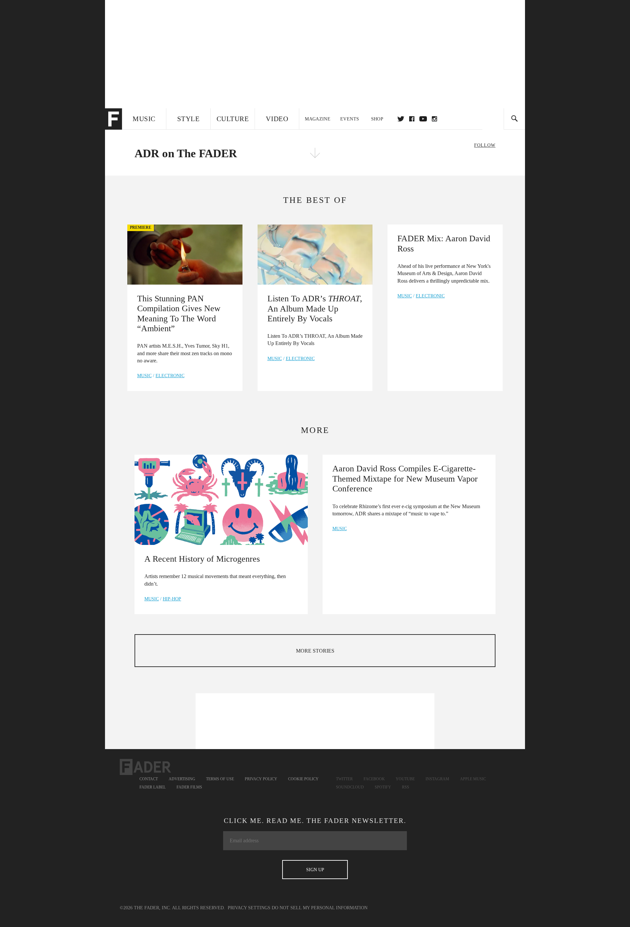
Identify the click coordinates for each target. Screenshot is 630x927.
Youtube (405, 779)
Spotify (383, 787)
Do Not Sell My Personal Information (320, 907)
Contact (148, 779)
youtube (423, 118)
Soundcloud (350, 787)
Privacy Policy (261, 779)
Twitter (400, 118)
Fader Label (152, 787)
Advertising (182, 779)
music (144, 375)
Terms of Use (220, 779)
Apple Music (473, 779)
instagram (434, 118)
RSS (405, 787)
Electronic (170, 375)
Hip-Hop (172, 598)
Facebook (374, 779)
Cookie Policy (303, 779)
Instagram (437, 779)
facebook (411, 118)
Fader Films (189, 787)
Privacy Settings (249, 907)
